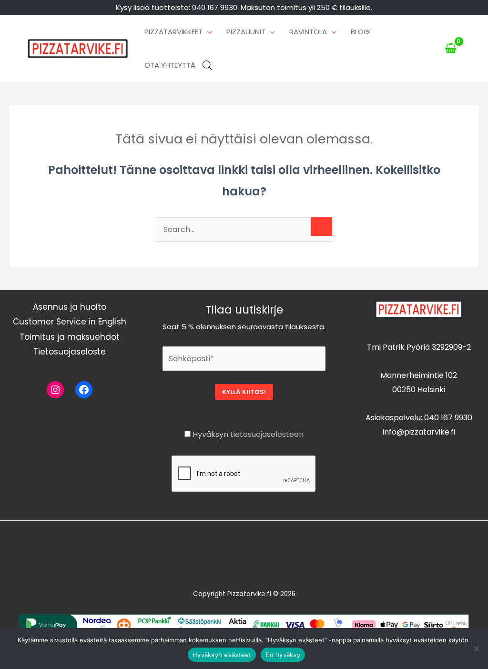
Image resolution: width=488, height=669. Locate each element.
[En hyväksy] (476, 648)
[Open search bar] (207, 65)
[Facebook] (83, 389)
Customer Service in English (69, 321)
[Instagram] (55, 389)
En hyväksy (282, 655)
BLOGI (361, 32)
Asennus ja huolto (69, 307)
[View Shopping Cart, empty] (450, 48)
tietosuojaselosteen (267, 434)
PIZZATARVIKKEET (173, 32)
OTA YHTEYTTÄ (169, 65)
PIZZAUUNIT (245, 32)
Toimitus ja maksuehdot (70, 337)
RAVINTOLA (308, 32)
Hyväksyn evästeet (222, 655)
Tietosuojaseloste (69, 351)
